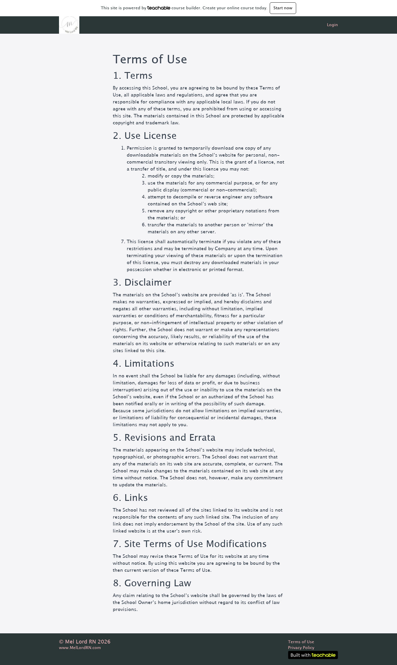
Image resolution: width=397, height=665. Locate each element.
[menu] (330, 25)
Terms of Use (301, 642)
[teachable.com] (158, 8)
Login (332, 25)
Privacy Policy (301, 648)
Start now (282, 8)
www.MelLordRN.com (80, 648)
